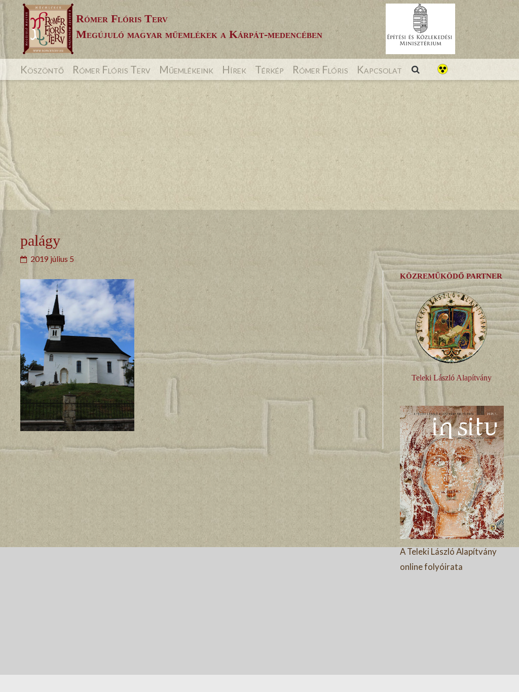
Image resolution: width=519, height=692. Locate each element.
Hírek (234, 69)
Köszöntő (42, 69)
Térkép (269, 69)
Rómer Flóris (320, 69)
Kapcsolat (379, 69)
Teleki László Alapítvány (452, 377)
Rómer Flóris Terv (111, 69)
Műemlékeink (186, 69)
